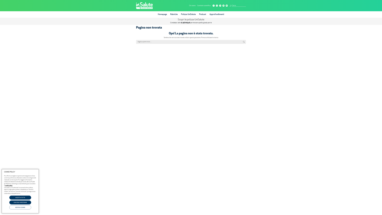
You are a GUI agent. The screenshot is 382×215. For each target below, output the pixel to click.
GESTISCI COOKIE (20, 207)
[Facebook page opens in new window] (214, 6)
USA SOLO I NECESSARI (20, 202)
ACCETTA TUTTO (20, 197)
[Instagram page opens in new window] (223, 6)
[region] (20, 191)
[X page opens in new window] (217, 6)
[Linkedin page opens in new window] (220, 6)
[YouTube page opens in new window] (227, 6)
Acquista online (201, 22)
